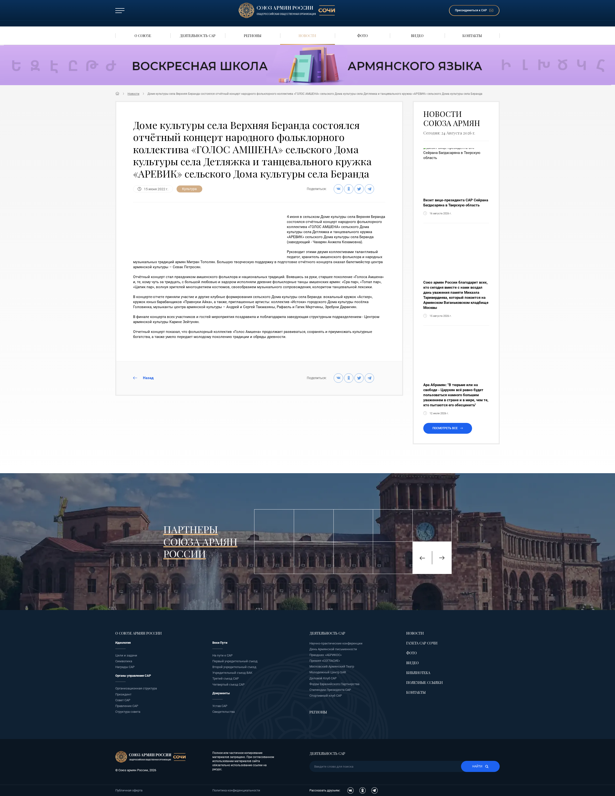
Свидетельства (223, 711)
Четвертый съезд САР (228, 684)
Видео (412, 662)
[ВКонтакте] (338, 189)
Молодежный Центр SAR (327, 672)
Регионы (318, 712)
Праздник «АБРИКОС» (325, 655)
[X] (359, 189)
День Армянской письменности (333, 649)
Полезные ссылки (424, 682)
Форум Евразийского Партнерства (334, 684)
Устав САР (219, 706)
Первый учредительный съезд (235, 661)
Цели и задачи (126, 655)
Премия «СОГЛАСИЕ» (324, 660)
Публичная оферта (128, 790)
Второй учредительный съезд (234, 667)
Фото (411, 652)
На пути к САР (222, 655)
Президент (123, 694)
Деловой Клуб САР (323, 678)
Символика (123, 661)
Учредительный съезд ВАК (232, 673)
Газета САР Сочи (421, 643)
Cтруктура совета (127, 711)
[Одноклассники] (348, 189)
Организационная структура (136, 688)
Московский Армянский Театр (331, 666)
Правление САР (126, 706)
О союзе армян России (138, 633)
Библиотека (418, 672)
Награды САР (125, 667)
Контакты (416, 692)
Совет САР (122, 700)
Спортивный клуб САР (325, 695)
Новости (133, 94)
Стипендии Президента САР (330, 690)
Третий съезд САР (225, 678)
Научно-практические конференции (336, 643)
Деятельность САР (327, 633)
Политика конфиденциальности (236, 790)
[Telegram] (369, 189)
